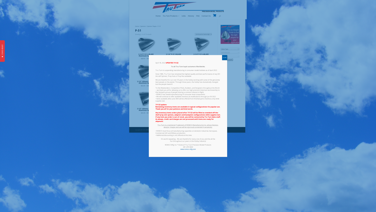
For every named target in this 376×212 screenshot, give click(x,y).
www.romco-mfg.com (188, 149)
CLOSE (224, 57)
